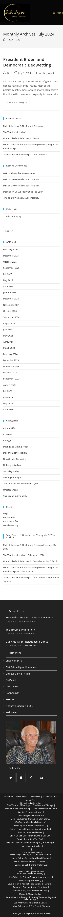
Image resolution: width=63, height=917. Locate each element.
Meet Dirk (11, 699)
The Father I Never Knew (23, 173)
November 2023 (11, 366)
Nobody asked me (12, 465)
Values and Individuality (15, 495)
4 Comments (29, 621)
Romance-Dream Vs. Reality (30, 873)
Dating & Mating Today (30, 893)
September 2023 (11, 378)
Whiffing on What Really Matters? (30, 822)
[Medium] (41, 777)
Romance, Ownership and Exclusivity (30, 887)
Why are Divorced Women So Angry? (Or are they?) (30, 842)
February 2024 (10, 354)
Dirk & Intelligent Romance (21, 667)
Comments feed (11, 521)
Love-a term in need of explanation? (24, 883)
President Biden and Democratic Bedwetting (27, 62)
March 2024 (9, 347)
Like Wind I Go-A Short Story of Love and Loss (30, 877)
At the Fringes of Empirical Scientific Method (30, 828)
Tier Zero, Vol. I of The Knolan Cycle (20, 483)
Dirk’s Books (12, 686)
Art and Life (9, 428)
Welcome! (11, 712)
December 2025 (11, 255)
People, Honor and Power (30, 832)
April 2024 (8, 341)
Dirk (9, 73)
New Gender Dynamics (14, 459)
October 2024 (10, 310)
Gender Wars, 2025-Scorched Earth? (30, 890)
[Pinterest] (31, 777)
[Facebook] (21, 777)
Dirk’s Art (11, 680)
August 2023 (9, 384)
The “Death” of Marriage (18, 805)
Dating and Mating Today (15, 446)
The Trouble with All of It (15, 132)
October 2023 (10, 372)
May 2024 (8, 335)
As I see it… (8, 434)
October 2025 (10, 261)
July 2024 (7, 329)
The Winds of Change (43, 805)
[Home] (4, 39)
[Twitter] (10, 777)
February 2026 (10, 249)
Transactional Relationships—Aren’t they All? (25, 154)
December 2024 (11, 298)
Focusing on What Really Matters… (30, 825)
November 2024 (11, 304)
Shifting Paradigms (12, 477)
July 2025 (7, 274)
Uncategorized (46, 73)
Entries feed (9, 517)
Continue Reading (18, 102)
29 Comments (30, 645)
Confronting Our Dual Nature (30, 815)
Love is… (48, 883)
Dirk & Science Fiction (18, 673)
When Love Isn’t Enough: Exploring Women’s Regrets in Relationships (31, 898)
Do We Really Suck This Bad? (25, 179)
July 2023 (7, 391)
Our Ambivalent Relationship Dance (21, 138)
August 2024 (9, 323)
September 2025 (11, 267)
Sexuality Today (11, 471)
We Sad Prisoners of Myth (30, 812)
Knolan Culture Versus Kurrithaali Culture (30, 858)
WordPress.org (10, 525)
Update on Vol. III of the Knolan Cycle (32, 864)
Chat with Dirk (14, 660)
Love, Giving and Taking (30, 880)
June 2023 (8, 397)
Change (7, 440)
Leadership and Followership (17, 808)
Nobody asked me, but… (19, 706)
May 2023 (8, 403)
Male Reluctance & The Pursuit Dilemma (23, 126)
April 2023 (8, 409)
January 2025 (9, 292)
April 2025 (8, 286)
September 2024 (11, 317)
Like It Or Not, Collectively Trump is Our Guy (30, 835)
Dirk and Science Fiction (15, 452)
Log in (6, 513)
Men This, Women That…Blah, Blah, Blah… (30, 818)
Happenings (12, 693)
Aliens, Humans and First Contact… (30, 861)
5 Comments (28, 633)
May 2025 (8, 280)
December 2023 (11, 360)
